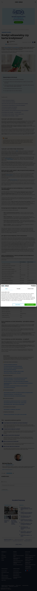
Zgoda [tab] (6, 288)
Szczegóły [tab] (18, 288)
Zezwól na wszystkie (30, 304)
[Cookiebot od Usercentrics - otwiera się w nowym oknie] (31, 286)
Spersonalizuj (17, 304)
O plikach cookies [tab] (31, 288)
